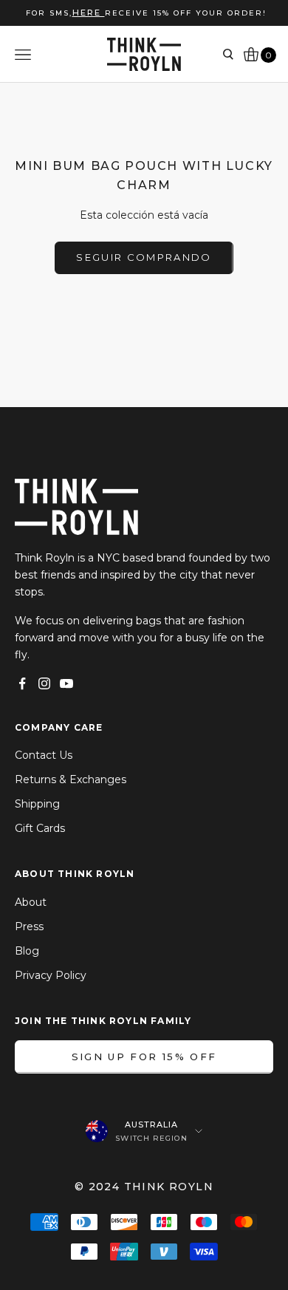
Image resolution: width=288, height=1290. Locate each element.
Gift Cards (40, 828)
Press (29, 926)
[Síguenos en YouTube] (66, 683)
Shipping (37, 803)
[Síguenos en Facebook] (22, 683)
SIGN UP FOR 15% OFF (144, 1056)
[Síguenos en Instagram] (44, 683)
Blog (27, 951)
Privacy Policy (50, 975)
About (31, 902)
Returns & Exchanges (70, 779)
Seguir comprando (143, 257)
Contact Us (43, 755)
